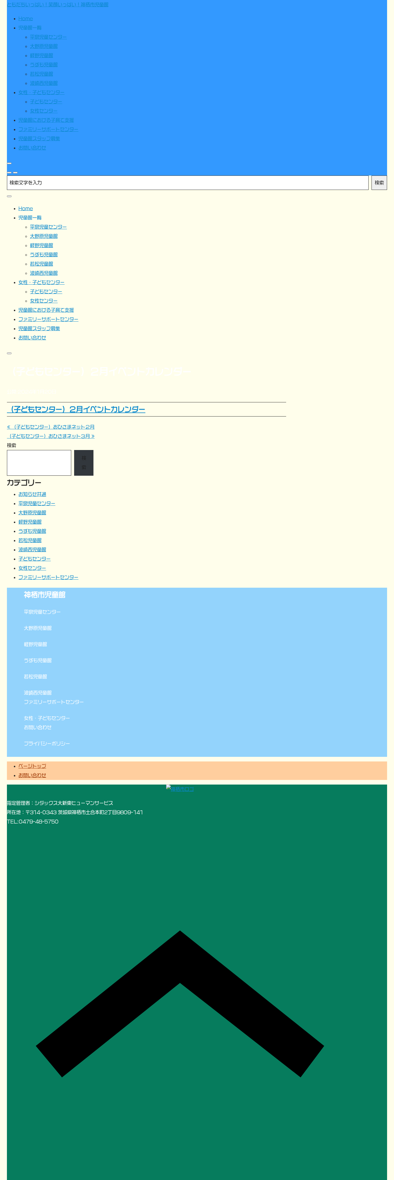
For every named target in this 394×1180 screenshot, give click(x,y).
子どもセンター (34, 559)
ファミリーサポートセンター (48, 577)
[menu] (15, 172)
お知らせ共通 (32, 494)
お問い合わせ (32, 775)
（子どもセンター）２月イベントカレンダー (76, 409)
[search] (9, 172)
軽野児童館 (30, 522)
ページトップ (32, 766)
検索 (379, 182)
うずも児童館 (32, 531)
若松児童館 (30, 540)
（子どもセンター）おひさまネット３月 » (51, 436)
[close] (9, 163)
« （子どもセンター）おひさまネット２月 (51, 427)
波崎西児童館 (32, 549)
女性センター (32, 568)
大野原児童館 (32, 512)
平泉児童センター (36, 503)
